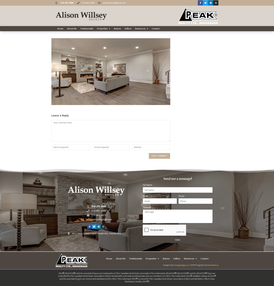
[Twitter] (205, 2)
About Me (72, 28)
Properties (102, 28)
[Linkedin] (210, 2)
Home (60, 28)
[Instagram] (215, 2)
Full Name (147, 185)
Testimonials (86, 28)
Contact (156, 28)
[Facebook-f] (200, 2)
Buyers (117, 28)
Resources (140, 28)
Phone (181, 196)
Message (147, 207)
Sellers (128, 28)
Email (145, 196)
